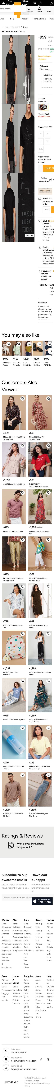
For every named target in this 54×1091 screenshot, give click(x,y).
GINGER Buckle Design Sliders (37, 364)
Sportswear (7, 954)
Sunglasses (18, 950)
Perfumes (39, 950)
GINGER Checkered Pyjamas (14, 719)
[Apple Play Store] (42, 901)
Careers (38, 987)
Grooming (17, 944)
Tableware (17, 996)
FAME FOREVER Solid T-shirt (27, 364)
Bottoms (5, 930)
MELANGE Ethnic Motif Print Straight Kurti (14, 438)
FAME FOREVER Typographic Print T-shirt (38, 485)
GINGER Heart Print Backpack (10, 673)
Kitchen (16, 993)
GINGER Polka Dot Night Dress (38, 626)
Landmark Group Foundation (40, 1000)
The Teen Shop (26, 963)
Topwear (15, 27)
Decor (15, 986)
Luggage (5, 993)
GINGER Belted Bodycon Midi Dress (38, 815)
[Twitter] (48, 1059)
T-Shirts (24, 27)
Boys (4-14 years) (26, 983)
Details (45, 190)
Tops (4, 924)
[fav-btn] (8, 344)
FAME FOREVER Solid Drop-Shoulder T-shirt (39, 768)
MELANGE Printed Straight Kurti (17, 364)
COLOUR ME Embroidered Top (13, 626)
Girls (49, 954)
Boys (49, 950)
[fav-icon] (29, 9)
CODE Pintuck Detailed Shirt (14, 484)
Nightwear (6, 950)
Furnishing (17, 990)
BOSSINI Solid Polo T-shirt (13, 531)
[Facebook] (40, 1059)
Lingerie (5, 947)
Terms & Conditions (33, 1083)
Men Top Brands (50, 943)
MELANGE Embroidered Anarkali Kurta (38, 721)
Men (6, 27)
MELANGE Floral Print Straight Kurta (37, 438)
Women (50, 924)
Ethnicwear (6, 927)
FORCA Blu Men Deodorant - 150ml (13, 768)
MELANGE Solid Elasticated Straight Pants (13, 579)
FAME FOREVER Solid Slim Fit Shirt (13, 815)
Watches (16, 947)
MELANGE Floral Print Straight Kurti (7, 364)
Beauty (5, 957)
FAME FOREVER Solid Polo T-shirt (47, 364)
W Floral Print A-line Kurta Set (39, 532)
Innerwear (17, 940)
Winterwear (7, 944)
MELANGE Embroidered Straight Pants (38, 579)
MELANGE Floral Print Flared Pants (40, 673)
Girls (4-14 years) (26, 1006)
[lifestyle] (12, 1082)
